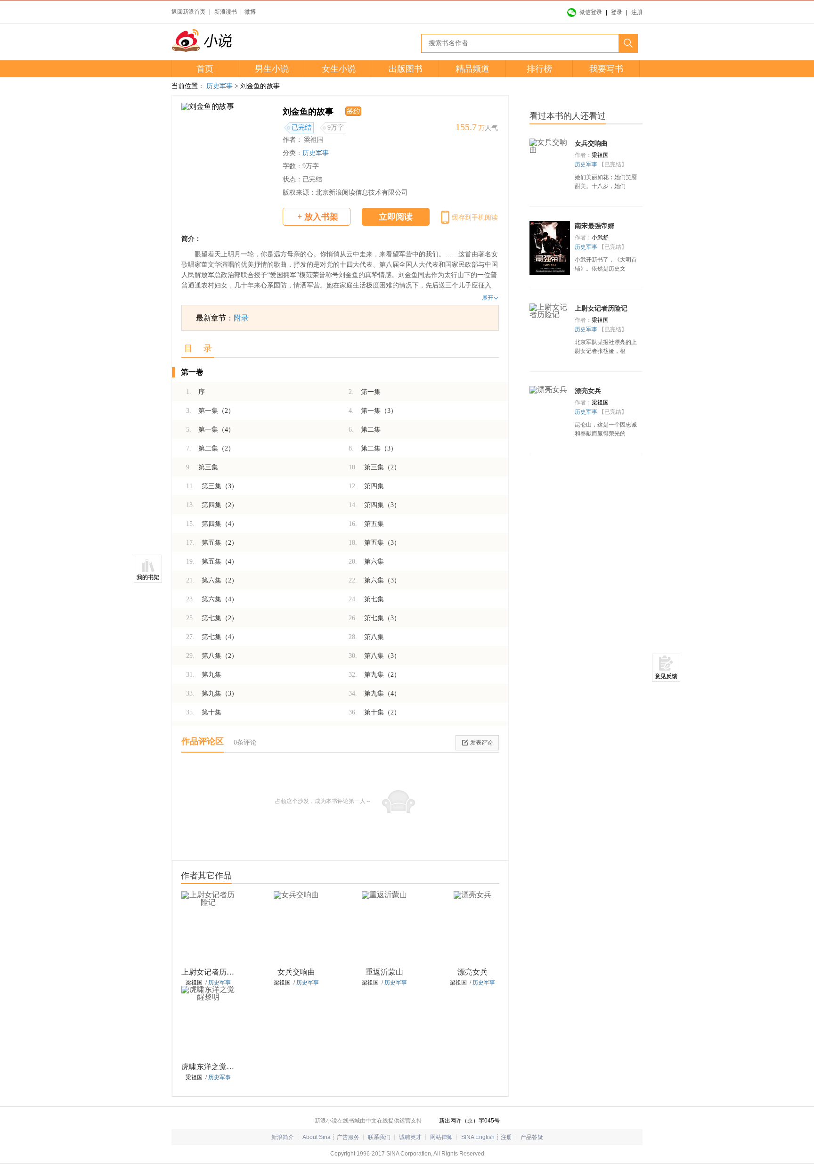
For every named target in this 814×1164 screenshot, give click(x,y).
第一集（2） (210, 410)
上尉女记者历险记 (211, 972)
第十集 (203, 712)
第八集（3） (374, 655)
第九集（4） (374, 693)
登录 (616, 12)
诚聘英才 (410, 1137)
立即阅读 (396, 216)
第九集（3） (212, 693)
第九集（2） (374, 674)
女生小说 (339, 69)
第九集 (203, 674)
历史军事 (219, 86)
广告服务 (348, 1137)
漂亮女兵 (472, 972)
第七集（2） (212, 618)
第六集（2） (212, 580)
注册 (637, 12)
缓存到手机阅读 (475, 217)
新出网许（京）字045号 (469, 1120)
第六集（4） (212, 599)
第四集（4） (212, 523)
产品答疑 (532, 1137)
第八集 (366, 636)
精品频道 (472, 69)
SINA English (478, 1137)
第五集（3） (374, 542)
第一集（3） (373, 410)
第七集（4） (212, 636)
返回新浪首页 (188, 11)
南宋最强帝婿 (594, 226)
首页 (204, 69)
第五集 (366, 523)
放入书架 (317, 216)
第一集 (365, 391)
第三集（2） (374, 467)
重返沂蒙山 (384, 972)
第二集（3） (373, 448)
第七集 (366, 599)
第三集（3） (212, 486)
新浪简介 (282, 1137)
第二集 (365, 429)
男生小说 (272, 69)
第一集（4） (210, 429)
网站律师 (441, 1137)
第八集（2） (212, 655)
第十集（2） (374, 712)
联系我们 (379, 1137)
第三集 (202, 467)
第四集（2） (212, 504)
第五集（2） (212, 542)
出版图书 (406, 69)
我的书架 (148, 577)
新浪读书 (225, 11)
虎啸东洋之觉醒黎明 (215, 1067)
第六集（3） (374, 580)
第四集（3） (374, 504)
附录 (241, 318)
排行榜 (539, 69)
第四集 (366, 486)
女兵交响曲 (296, 972)
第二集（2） (210, 448)
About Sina (316, 1137)
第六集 (366, 561)
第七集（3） (374, 618)
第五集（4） (212, 561)
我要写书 (606, 69)
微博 (250, 11)
